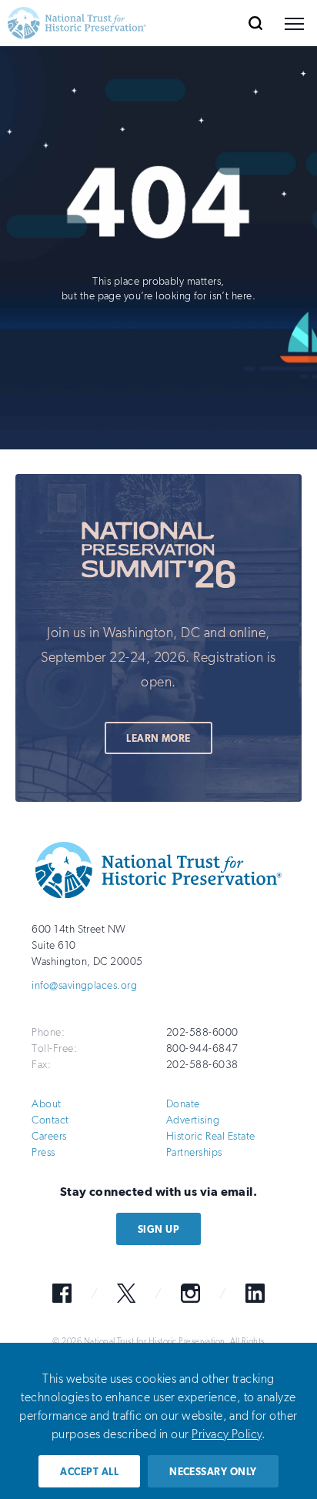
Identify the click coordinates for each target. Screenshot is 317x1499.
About (46, 1103)
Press (43, 1152)
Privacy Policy (227, 1434)
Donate (183, 1103)
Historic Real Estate (210, 1136)
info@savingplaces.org (84, 985)
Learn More (158, 738)
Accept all (89, 1471)
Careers (49, 1136)
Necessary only (213, 1471)
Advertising (192, 1120)
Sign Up (158, 1229)
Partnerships (194, 1152)
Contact (50, 1120)
